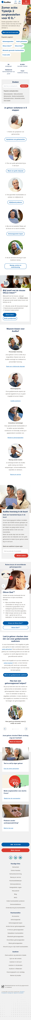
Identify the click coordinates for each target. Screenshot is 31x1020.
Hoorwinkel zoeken (20, 98)
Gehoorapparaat (15, 920)
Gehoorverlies (7, 96)
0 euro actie (6, 55)
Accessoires (15, 916)
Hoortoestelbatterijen (15, 881)
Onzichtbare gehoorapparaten (15, 940)
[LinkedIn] (15, 858)
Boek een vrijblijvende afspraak (15, 366)
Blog (15, 894)
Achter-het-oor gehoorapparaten (15, 926)
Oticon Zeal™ (19, 46)
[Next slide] (27, 586)
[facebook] (10, 858)
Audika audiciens (16, 401)
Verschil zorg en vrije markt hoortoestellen (15, 947)
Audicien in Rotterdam (15, 969)
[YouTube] (20, 858)
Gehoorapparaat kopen (15, 923)
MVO (15, 897)
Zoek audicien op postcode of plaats (15, 955)
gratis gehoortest (7, 649)
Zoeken (23, 86)
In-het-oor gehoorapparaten (15, 930)
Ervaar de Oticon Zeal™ (15, 623)
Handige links (15, 864)
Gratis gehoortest (21, 41)
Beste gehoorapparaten (15, 943)
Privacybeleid (4, 993)
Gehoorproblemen (15, 884)
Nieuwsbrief (15, 891)
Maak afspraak (15, 850)
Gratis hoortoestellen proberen (16, 901)
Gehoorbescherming (15, 874)
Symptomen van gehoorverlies (15, 139)
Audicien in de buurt (16, 962)
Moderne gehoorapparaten (15, 438)
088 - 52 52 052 (15, 845)
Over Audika (7, 100)
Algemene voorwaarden (18, 993)
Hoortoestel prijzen (9, 98)
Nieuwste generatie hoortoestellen (13, 50)
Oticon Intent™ (7, 46)
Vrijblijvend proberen (15, 202)
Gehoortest (15, 867)
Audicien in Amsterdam (15, 965)
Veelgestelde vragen (15, 887)
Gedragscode (10, 993)
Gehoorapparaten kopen (15, 234)
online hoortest (8, 663)
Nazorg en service (15, 474)
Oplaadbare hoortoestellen (15, 933)
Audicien (15, 952)
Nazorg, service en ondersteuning (15, 266)
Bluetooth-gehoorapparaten (15, 936)
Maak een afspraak (15, 742)
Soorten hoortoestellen (18, 96)
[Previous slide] (3, 586)
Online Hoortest (15, 870)
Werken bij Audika (15, 975)
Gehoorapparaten (8, 41)
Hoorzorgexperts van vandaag (15, 972)
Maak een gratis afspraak (15, 171)
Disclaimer (22, 991)
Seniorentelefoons (15, 904)
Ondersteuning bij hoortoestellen (15, 908)
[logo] (6, 2)
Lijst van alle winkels (15, 958)
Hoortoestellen (15, 913)
